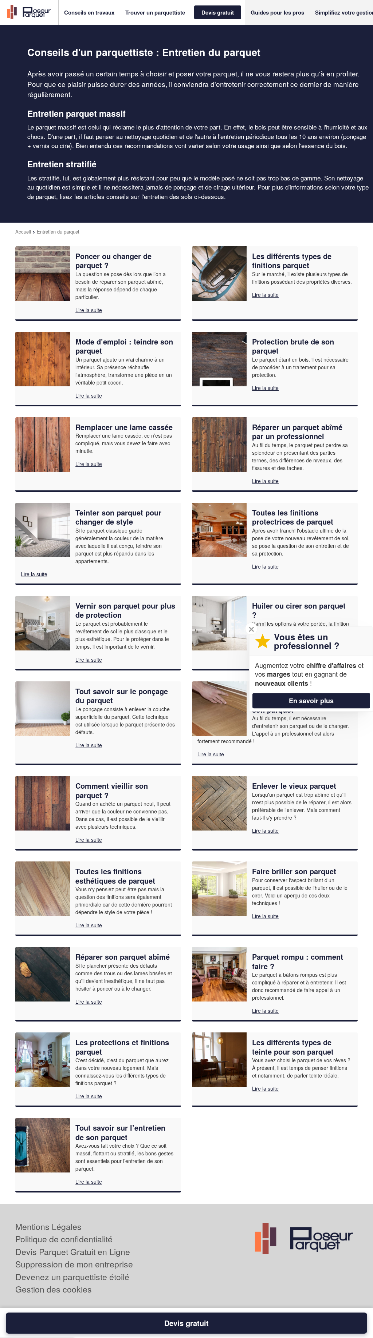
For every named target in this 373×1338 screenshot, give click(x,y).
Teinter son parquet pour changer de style (118, 517)
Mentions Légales (48, 1226)
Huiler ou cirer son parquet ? (299, 610)
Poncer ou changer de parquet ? (113, 261)
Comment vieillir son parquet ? (111, 790)
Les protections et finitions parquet (122, 1047)
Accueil (23, 231)
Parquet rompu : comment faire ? (297, 961)
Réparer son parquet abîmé (122, 956)
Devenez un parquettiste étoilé (72, 1277)
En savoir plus (311, 700)
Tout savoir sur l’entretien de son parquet (120, 1132)
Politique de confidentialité (64, 1239)
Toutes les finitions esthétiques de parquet (115, 876)
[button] (89, 13)
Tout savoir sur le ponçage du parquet (121, 696)
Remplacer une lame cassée (124, 427)
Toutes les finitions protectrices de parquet (292, 517)
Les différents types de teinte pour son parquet (293, 1047)
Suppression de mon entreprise (74, 1264)
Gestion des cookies (53, 1289)
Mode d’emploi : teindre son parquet (124, 346)
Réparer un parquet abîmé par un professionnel (297, 432)
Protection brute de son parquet (293, 346)
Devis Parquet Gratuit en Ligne (72, 1252)
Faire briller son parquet (294, 871)
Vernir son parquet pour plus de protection (125, 610)
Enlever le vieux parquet (294, 785)
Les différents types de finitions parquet (291, 261)
